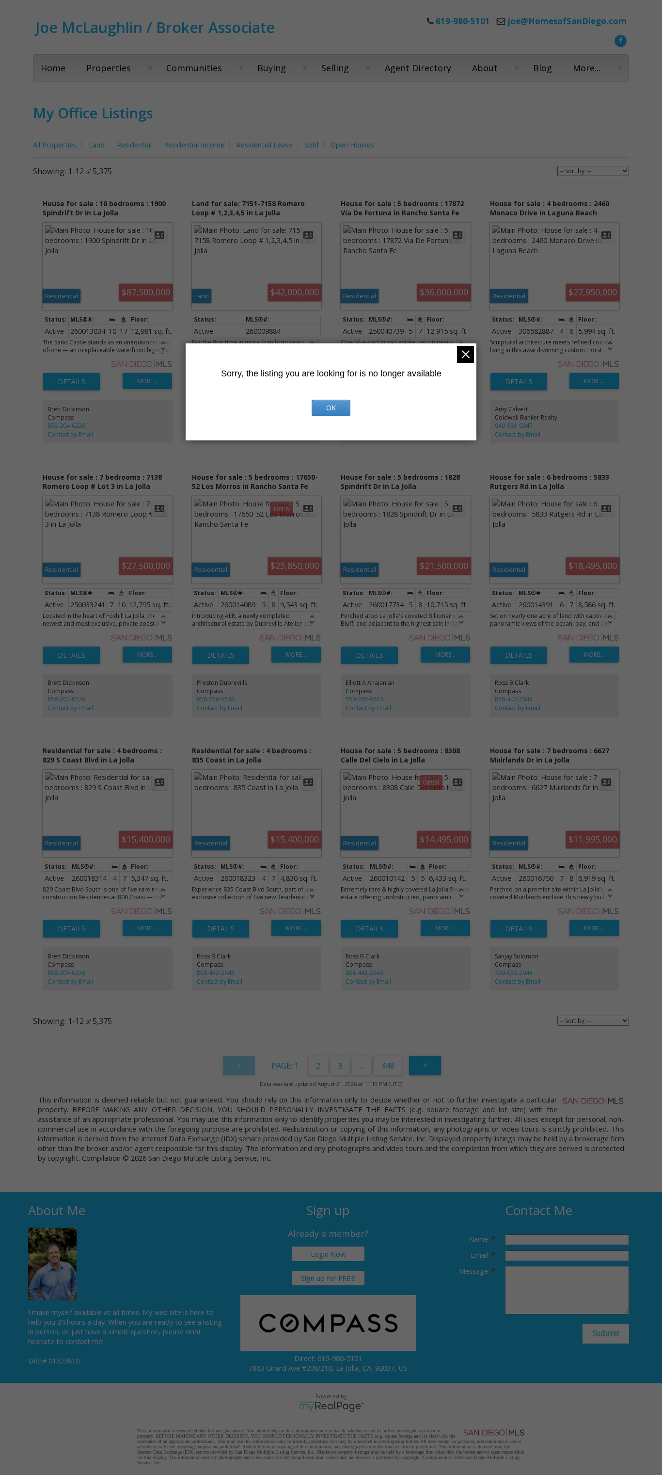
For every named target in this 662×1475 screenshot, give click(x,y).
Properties (108, 68)
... (362, 1065)
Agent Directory (418, 68)
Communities (194, 68)
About (485, 68)
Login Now (328, 1254)
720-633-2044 (514, 973)
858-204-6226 (66, 425)
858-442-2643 (514, 699)
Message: (475, 1271)
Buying (271, 68)
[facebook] (619, 40)
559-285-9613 (364, 699)
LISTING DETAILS (71, 381)
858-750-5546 (216, 699)
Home (53, 68)
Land (97, 144)
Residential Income (194, 144)
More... (586, 68)
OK (331, 407)
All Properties (55, 144)
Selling (335, 68)
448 (387, 1065)
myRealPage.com (331, 1406)
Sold (311, 144)
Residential (134, 144)
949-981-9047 (514, 425)
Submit (605, 1333)
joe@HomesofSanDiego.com (567, 21)
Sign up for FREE (328, 1278)
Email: (481, 1255)
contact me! (84, 1341)
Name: (480, 1239)
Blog (542, 68)
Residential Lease (264, 144)
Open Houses (352, 144)
